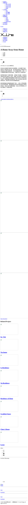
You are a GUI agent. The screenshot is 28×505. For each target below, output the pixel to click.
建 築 (7, 8)
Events (7, 20)
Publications (8, 21)
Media (7, 19)
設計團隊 (8, 12)
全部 (7, 17)
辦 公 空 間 (8, 4)
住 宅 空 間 (8, 5)
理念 (7, 11)
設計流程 (8, 13)
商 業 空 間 (8, 6)
